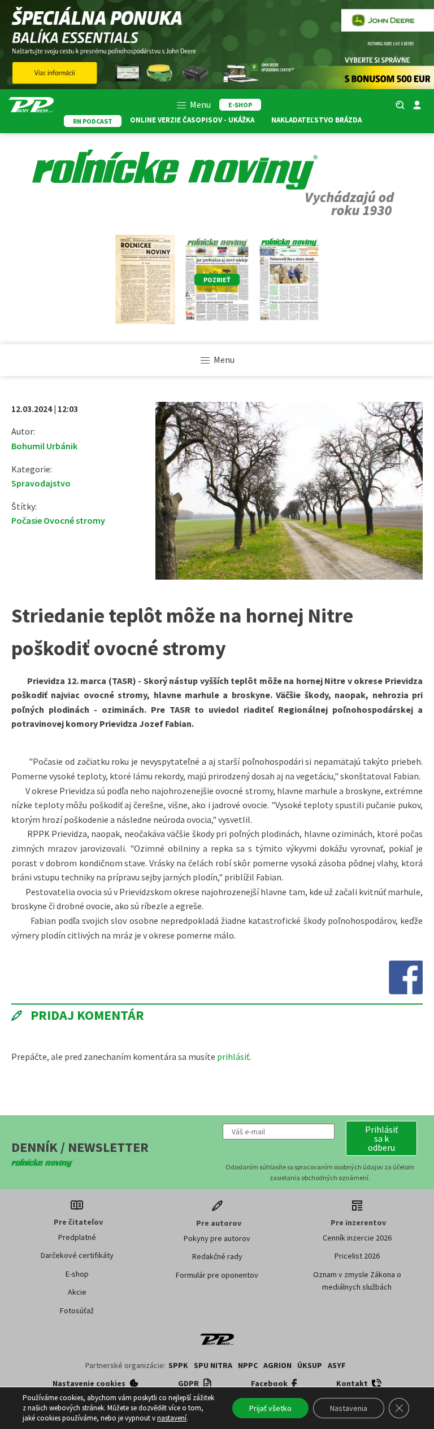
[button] (381, 1138)
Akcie (77, 1292)
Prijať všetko (270, 1408)
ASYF (337, 1365)
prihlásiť (233, 1056)
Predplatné (77, 1237)
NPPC (248, 1365)
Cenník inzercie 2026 (357, 1238)
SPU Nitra (213, 1365)
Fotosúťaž (77, 1310)
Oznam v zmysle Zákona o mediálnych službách (357, 1280)
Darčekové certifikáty (77, 1255)
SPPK (178, 1365)
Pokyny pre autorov (217, 1238)
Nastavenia (348, 1408)
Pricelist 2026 (357, 1256)
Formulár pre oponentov (217, 1275)
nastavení (171, 1418)
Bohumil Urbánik (44, 446)
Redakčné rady (217, 1256)
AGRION (277, 1365)
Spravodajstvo (41, 483)
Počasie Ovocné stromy (58, 520)
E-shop (77, 1274)
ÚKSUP (309, 1365)
